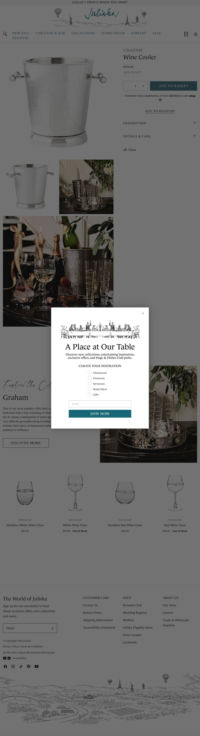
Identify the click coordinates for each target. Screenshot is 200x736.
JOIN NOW (100, 414)
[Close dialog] (143, 313)
